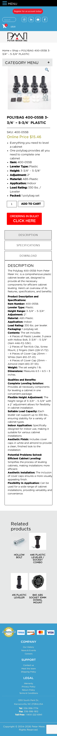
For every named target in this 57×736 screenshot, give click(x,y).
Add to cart (31, 204)
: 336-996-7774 (28, 708)
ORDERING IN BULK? (24, 219)
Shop (15, 50)
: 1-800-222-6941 (28, 714)
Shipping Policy (28, 672)
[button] (5, 3)
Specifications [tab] (28, 245)
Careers (28, 654)
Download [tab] (28, 255)
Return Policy (28, 690)
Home (5, 50)
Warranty (28, 683)
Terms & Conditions (28, 693)
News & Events (28, 650)
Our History (28, 647)
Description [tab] (28, 235)
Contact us (28, 665)
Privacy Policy (28, 687)
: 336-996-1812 (28, 711)
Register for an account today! (28, 11)
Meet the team (28, 668)
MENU (12, 3)
